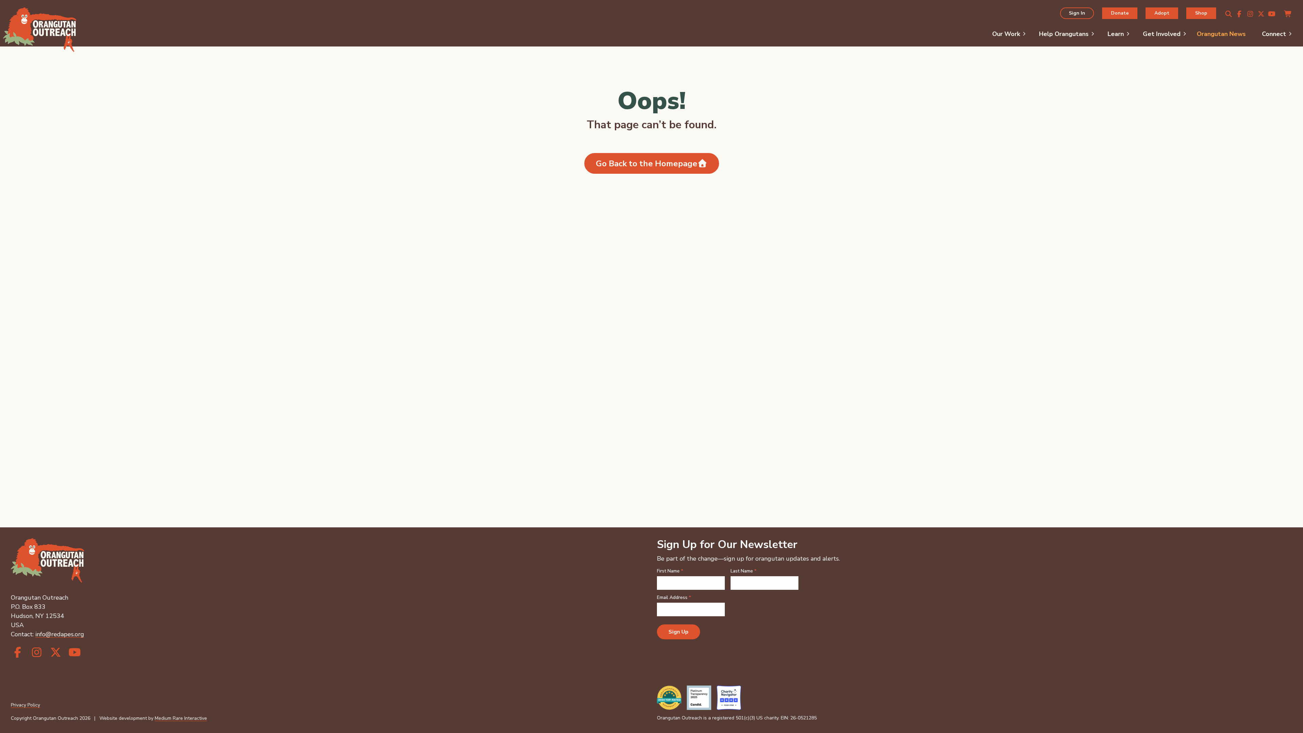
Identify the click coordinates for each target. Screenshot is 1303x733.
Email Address (674, 597)
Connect (1274, 34)
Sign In (1077, 13)
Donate (1120, 13)
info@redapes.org (59, 634)
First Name (670, 571)
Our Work (1006, 34)
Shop (1201, 13)
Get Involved (1162, 34)
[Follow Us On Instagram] (1250, 14)
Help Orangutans (1064, 34)
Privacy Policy (25, 705)
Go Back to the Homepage (646, 163)
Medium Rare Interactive (181, 718)
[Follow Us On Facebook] (1239, 14)
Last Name (743, 571)
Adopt (1161, 13)
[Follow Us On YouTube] (1272, 14)
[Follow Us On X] (1261, 14)
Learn (1116, 34)
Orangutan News (1221, 34)
